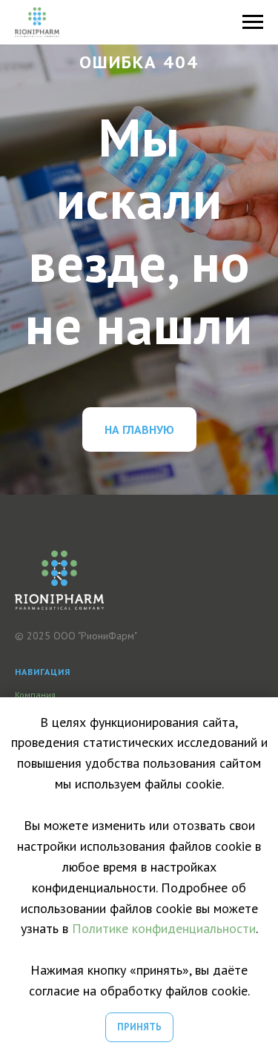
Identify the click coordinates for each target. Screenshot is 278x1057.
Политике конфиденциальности (164, 928)
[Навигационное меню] (252, 22)
